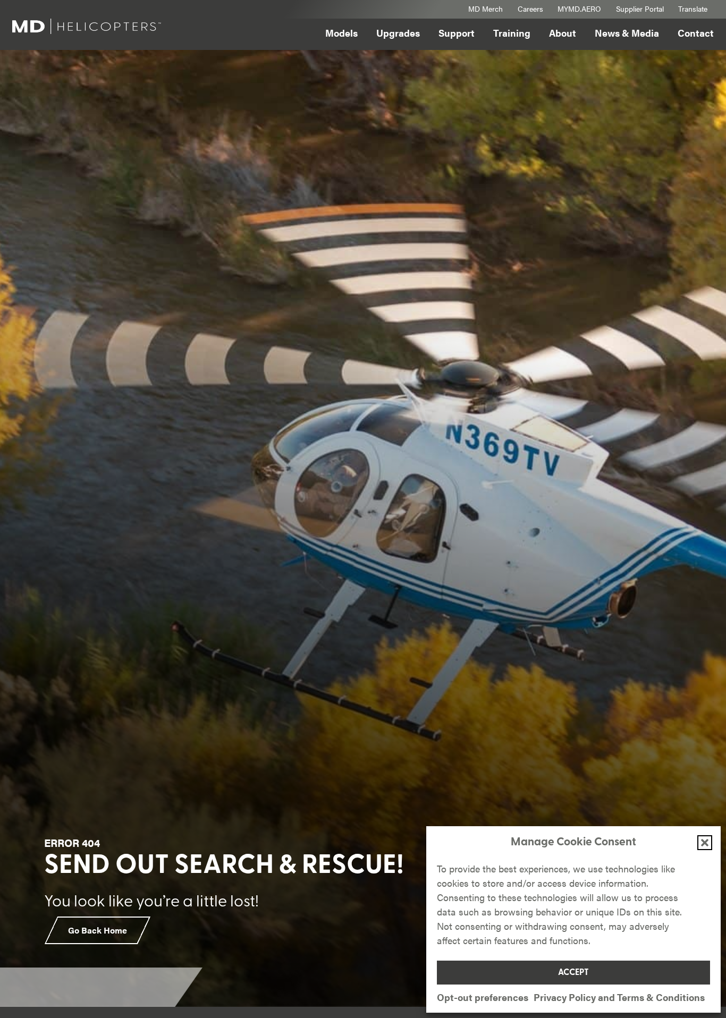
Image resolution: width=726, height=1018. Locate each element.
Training (511, 32)
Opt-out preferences (482, 997)
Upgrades (398, 32)
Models (341, 32)
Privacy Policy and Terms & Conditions (619, 997)
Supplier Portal (640, 8)
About (562, 32)
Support (456, 32)
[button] (704, 842)
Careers (530, 8)
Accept (573, 973)
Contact (696, 32)
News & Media (627, 32)
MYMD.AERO (579, 8)
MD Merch (485, 8)
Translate (692, 8)
